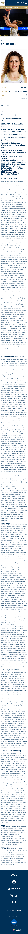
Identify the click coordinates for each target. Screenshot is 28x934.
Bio (2, 105)
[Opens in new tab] (14, 875)
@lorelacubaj (18, 115)
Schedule (16, 7)
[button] (13, 3)
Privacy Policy (11, 914)
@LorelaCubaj (17, 111)
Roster (21, 7)
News (25, 7)
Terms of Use (19, 914)
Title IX (24, 914)
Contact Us (4, 914)
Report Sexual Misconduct (14, 916)
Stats (8, 105)
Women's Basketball (6, 7)
